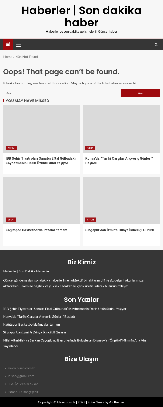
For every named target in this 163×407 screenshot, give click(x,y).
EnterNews (96, 402)
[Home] (8, 44)
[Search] (156, 44)
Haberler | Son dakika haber (81, 16)
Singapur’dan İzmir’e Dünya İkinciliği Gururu (119, 230)
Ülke (90, 148)
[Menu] (18, 44)
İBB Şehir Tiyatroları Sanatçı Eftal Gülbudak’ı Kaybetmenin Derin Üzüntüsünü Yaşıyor (64, 309)
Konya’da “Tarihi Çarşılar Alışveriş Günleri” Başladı (39, 316)
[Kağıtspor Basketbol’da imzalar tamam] (41, 200)
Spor (11, 219)
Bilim (11, 148)
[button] (18, 44)
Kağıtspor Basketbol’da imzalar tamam (36, 230)
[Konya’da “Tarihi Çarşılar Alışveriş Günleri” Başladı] (121, 129)
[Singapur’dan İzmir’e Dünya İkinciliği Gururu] (121, 200)
